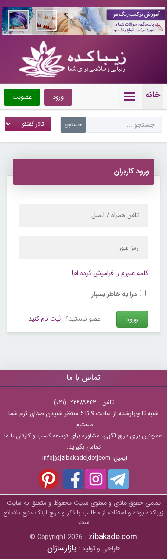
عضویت (22, 97)
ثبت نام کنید (44, 319)
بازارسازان (62, 548)
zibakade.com (113, 537)
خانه (152, 95)
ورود (58, 97)
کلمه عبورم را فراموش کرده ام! (110, 273)
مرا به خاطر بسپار (114, 294)
